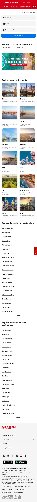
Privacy (9, 486)
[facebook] (4, 456)
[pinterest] (25, 456)
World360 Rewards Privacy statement (12, 492)
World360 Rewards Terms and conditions (13, 489)
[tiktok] (12, 456)
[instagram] (8, 456)
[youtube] (21, 456)
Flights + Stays (26, 6)
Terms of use (27, 486)
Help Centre (7, 483)
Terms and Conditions (28, 478)
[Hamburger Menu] (3, 3)
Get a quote (26, 2)
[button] (18, 315)
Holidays (14, 6)
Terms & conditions (18, 486)
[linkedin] (17, 456)
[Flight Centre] (11, 2)
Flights (6, 6)
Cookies (4, 486)
